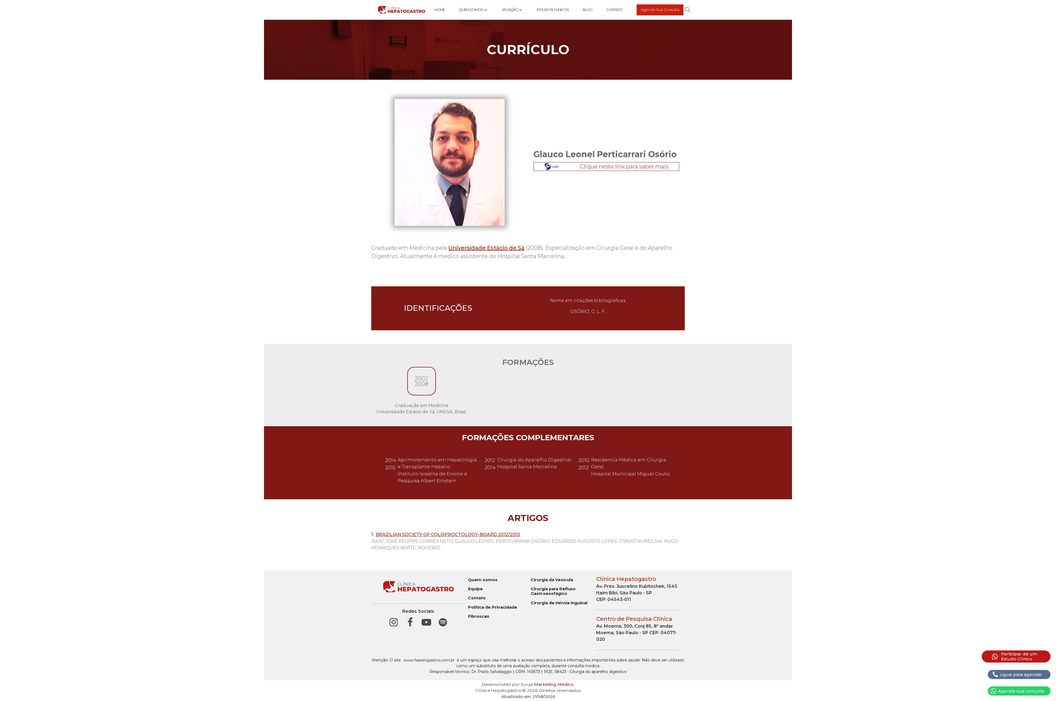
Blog (587, 9)
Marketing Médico (553, 684)
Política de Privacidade (492, 607)
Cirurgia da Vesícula (552, 580)
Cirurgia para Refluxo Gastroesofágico (553, 591)
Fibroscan (478, 616)
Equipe (475, 589)
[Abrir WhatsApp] (1042, 687)
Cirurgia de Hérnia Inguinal (559, 603)
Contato (614, 9)
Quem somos (482, 580)
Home (440, 9)
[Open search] (687, 10)
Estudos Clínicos (553, 9)
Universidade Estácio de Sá (486, 248)
